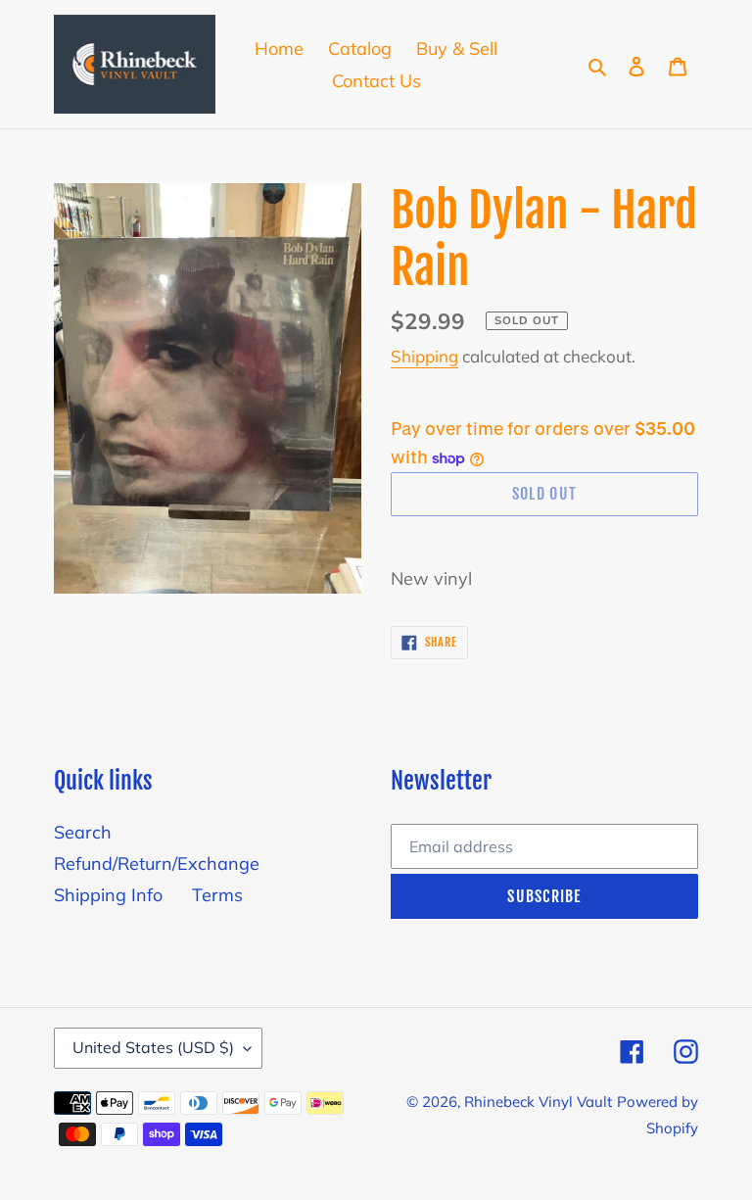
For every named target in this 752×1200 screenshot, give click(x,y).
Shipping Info (108, 895)
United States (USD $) (153, 1047)
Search (83, 832)
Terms (217, 895)
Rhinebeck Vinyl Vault (538, 1101)
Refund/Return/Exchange (156, 863)
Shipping (424, 356)
